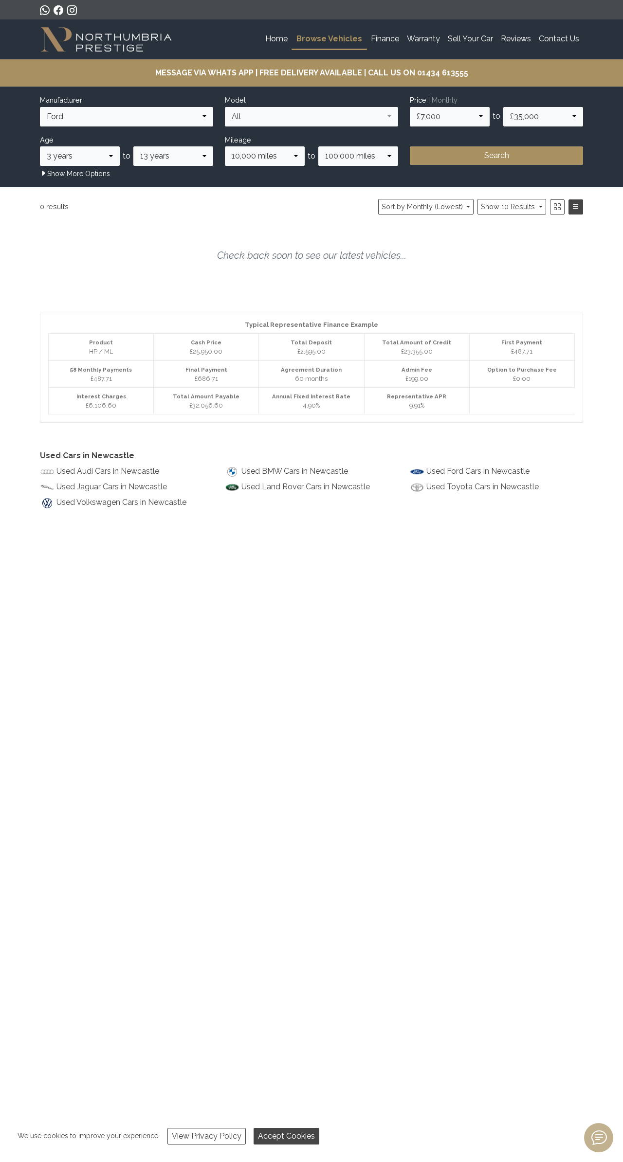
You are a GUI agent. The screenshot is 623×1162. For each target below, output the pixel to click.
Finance (385, 38)
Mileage (238, 140)
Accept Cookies (286, 1136)
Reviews (516, 38)
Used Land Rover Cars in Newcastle (305, 486)
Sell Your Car (470, 38)
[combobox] (126, 116)
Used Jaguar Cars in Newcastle (111, 486)
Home (276, 38)
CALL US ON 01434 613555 (418, 72)
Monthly (445, 100)
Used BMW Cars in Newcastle (294, 471)
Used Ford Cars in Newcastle (478, 471)
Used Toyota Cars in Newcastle (482, 486)
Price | (434, 100)
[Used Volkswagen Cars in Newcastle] (47, 502)
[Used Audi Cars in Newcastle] (47, 471)
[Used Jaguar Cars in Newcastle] (47, 486)
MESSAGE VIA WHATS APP (204, 72)
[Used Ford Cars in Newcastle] (417, 471)
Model (235, 100)
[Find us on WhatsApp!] (47, 10)
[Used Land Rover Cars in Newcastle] (232, 486)
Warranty (423, 38)
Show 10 (508, 206)
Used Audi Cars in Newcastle (107, 471)
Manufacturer (61, 100)
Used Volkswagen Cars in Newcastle (121, 502)
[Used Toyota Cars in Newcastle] (417, 486)
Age (47, 140)
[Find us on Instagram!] (74, 10)
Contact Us (559, 38)
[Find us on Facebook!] (60, 10)
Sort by (422, 206)
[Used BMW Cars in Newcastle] (232, 471)
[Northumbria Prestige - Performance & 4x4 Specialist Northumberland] (107, 38)
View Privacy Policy (206, 1136)
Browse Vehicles (329, 38)
